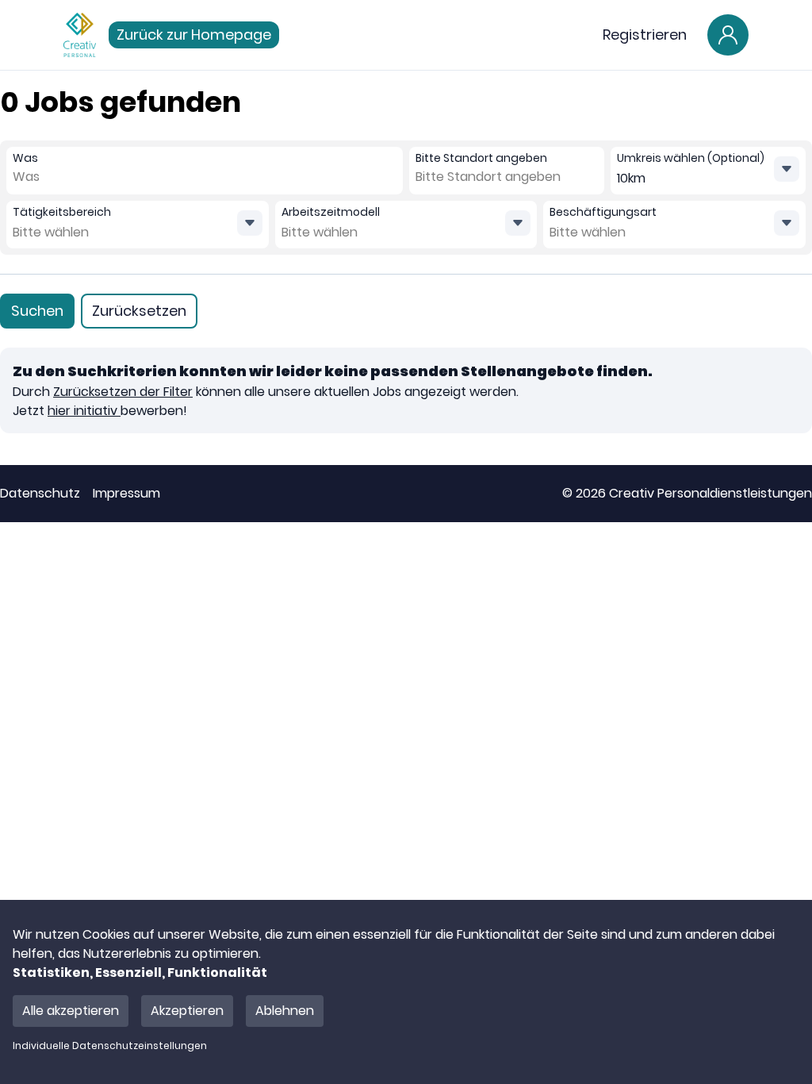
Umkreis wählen (690, 158)
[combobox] (47, 176)
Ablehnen (284, 1010)
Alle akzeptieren (70, 1010)
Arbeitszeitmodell (331, 212)
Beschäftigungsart (603, 212)
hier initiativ (84, 411)
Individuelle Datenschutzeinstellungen (110, 1046)
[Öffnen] (249, 223)
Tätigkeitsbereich (62, 212)
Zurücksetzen (139, 311)
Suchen (37, 311)
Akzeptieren (187, 1010)
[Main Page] (79, 35)
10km (631, 178)
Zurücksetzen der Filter (123, 391)
